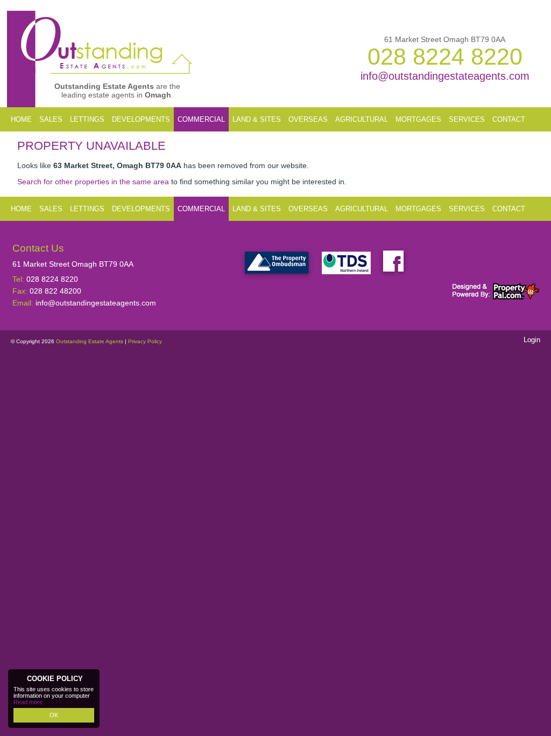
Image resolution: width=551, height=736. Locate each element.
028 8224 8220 (445, 57)
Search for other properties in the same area (93, 181)
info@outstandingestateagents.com (445, 76)
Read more (28, 702)
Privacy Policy (145, 341)
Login (532, 340)
